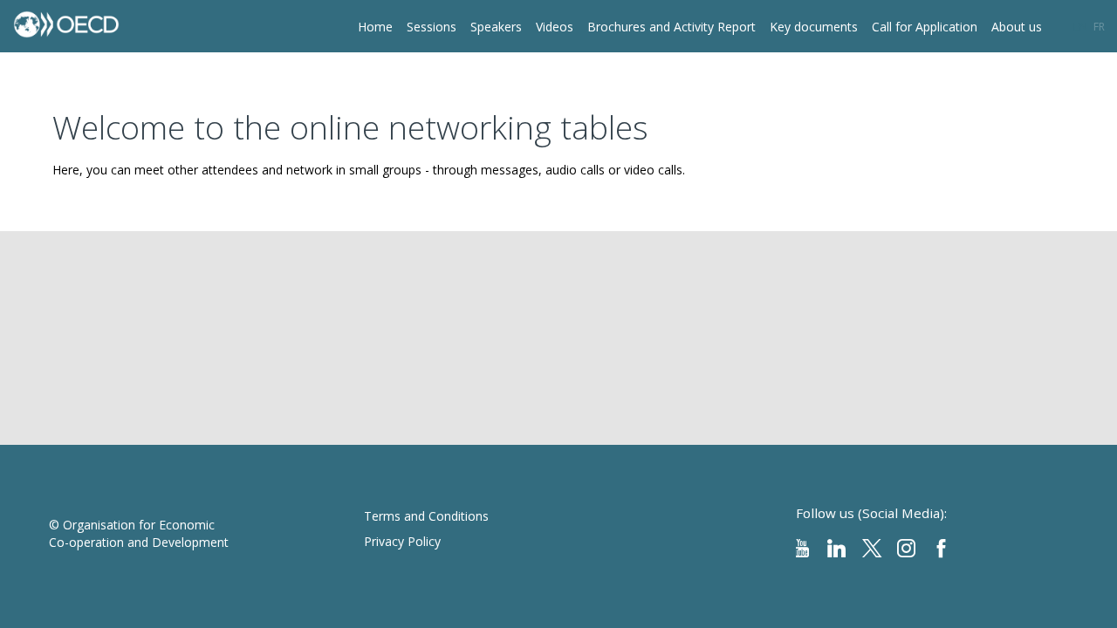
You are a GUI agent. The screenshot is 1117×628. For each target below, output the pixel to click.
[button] (1080, 26)
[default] (554, 26)
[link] (375, 26)
